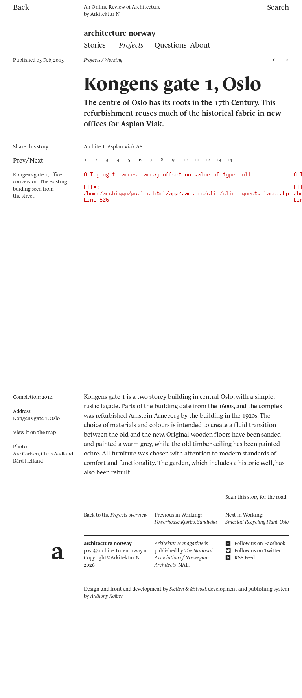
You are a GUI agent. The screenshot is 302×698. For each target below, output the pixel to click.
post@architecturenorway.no (116, 551)
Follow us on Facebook (259, 543)
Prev (19, 160)
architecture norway (119, 33)
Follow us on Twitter (257, 551)
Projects (131, 45)
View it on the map (34, 432)
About (200, 45)
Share (30, 147)
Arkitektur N (105, 14)
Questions (170, 45)
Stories (94, 45)
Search (278, 7)
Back (21, 7)
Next (36, 160)
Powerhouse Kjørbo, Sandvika (186, 522)
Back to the (115, 515)
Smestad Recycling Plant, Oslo (257, 522)
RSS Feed (244, 558)
